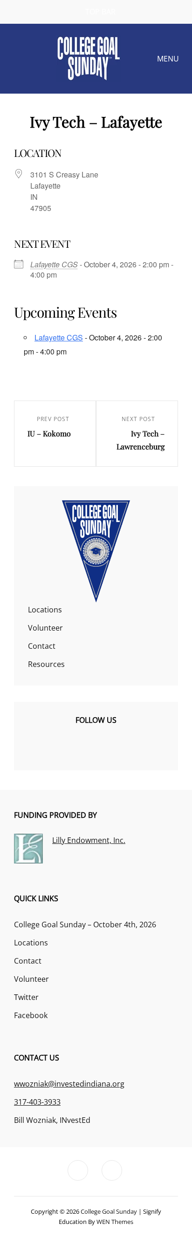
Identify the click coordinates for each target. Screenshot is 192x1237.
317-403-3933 (37, 1102)
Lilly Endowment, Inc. (88, 840)
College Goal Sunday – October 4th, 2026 (85, 924)
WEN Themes (114, 1221)
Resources (46, 664)
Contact (41, 646)
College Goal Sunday (109, 1211)
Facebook (31, 1015)
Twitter (26, 997)
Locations (45, 610)
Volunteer (45, 628)
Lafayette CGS (54, 264)
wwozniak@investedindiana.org (69, 1084)
